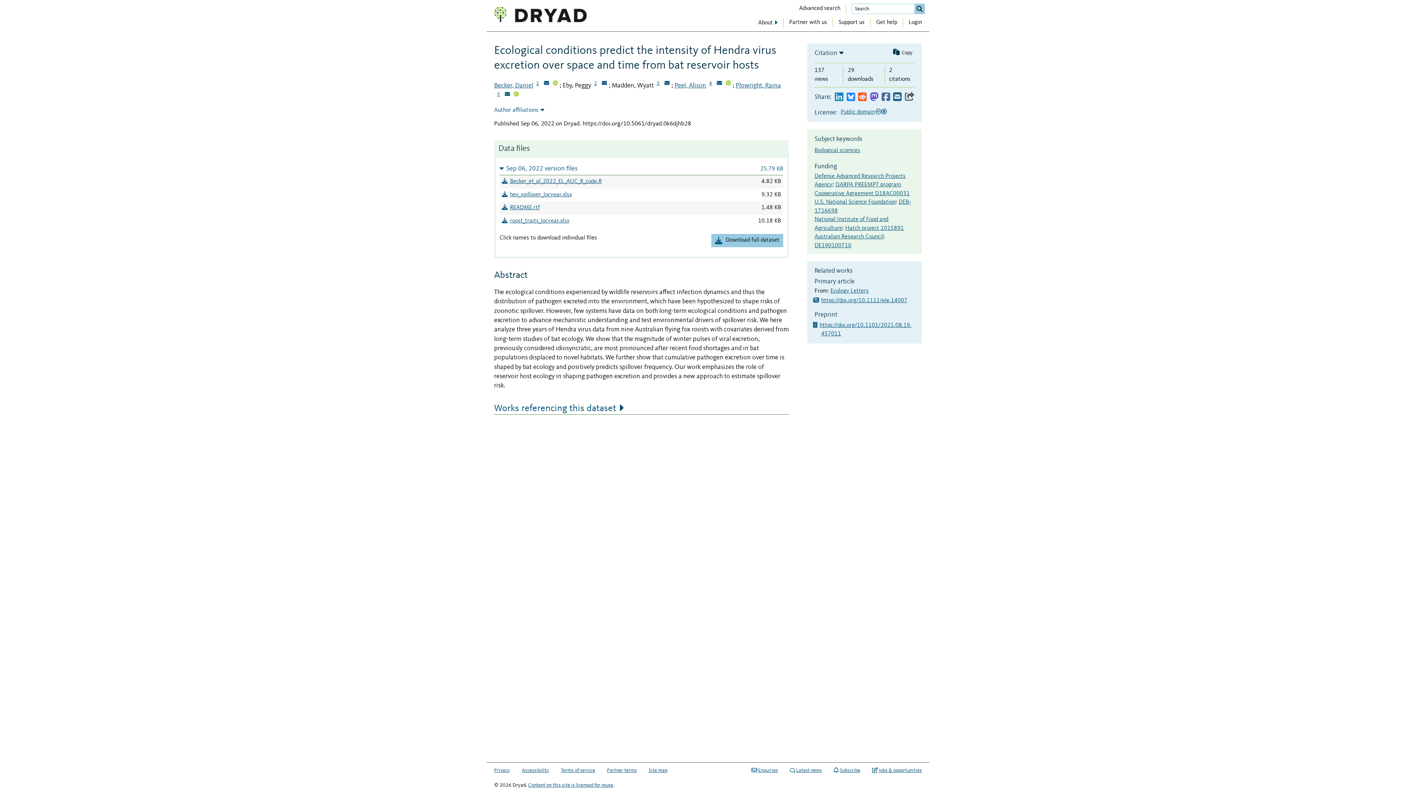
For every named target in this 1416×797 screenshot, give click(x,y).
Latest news (809, 770)
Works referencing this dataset (555, 408)
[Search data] (919, 9)
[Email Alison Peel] (719, 83)
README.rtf (525, 208)
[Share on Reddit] (862, 97)
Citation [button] (826, 53)
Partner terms (622, 770)
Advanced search (819, 8)
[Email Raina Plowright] (507, 94)
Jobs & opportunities (900, 770)
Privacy (502, 770)
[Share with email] (897, 97)
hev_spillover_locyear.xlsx (541, 195)
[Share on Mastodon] (874, 97)
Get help (886, 22)
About (765, 23)
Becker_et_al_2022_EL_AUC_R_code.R (556, 181)
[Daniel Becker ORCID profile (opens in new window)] (555, 83)
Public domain (858, 112)
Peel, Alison (690, 85)
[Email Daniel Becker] (546, 83)
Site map (658, 770)
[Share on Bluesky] (851, 97)
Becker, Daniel (513, 85)
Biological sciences (837, 150)
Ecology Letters (849, 291)
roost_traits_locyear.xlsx (539, 221)
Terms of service (578, 770)
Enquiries (768, 770)
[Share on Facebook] (886, 97)
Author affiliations (516, 110)
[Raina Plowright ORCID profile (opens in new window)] (516, 94)
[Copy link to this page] (909, 97)
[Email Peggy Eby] (604, 83)
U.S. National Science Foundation (855, 202)
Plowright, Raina (758, 85)
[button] (641, 168)
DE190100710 (833, 246)
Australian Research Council (849, 237)
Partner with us (808, 22)
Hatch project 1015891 (874, 228)
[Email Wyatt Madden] (667, 83)
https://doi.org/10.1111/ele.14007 (864, 301)
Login (915, 22)
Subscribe (850, 770)
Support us (852, 22)
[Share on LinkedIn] (839, 97)
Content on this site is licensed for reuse (570, 785)
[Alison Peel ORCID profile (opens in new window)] (728, 83)
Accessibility (535, 770)
